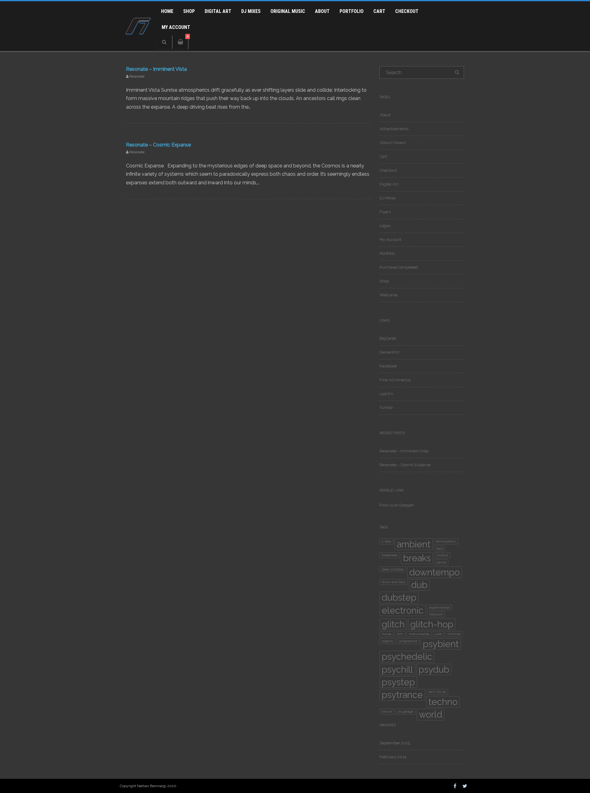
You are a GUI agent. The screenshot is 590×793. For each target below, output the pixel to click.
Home (167, 11)
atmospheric (446, 541)
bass (439, 548)
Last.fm (386, 393)
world (430, 714)
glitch (393, 624)
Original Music (287, 11)
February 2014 (393, 757)
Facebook (388, 366)
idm (400, 634)
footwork (436, 614)
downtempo (434, 572)
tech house (437, 692)
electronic (402, 610)
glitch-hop (431, 624)
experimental (439, 607)
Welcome (388, 295)
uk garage (405, 711)
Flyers (385, 212)
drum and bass (394, 582)
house (386, 634)
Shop (189, 11)
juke (438, 634)
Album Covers (393, 142)
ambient (414, 544)
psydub (434, 669)
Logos (385, 225)
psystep (398, 682)
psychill (397, 669)
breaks (417, 558)
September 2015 (395, 743)
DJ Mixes (251, 11)
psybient (441, 644)
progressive (408, 641)
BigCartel (388, 338)
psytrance (402, 694)
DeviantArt (389, 352)
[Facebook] (454, 785)
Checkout (407, 11)
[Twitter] (464, 785)
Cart (379, 11)
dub (419, 584)
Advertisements (394, 128)
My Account (176, 27)
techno (443, 701)
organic (388, 641)
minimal (454, 634)
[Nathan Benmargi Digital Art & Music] (138, 45)
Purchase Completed (399, 267)
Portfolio (352, 11)
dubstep (399, 597)
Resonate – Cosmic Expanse (158, 145)
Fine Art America (395, 380)
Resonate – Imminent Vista (156, 69)
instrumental (419, 634)
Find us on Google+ (397, 505)
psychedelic (407, 656)
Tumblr (386, 407)
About (322, 11)
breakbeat (390, 555)
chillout (442, 555)
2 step (386, 541)
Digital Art (218, 11)
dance (441, 562)
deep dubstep (393, 569)
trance (387, 711)
